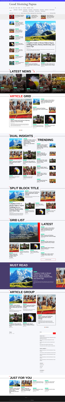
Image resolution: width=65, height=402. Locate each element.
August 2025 (41, 366)
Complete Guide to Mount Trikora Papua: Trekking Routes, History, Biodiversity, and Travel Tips (34, 17)
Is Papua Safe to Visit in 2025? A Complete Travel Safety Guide (19, 50)
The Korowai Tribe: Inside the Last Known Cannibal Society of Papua (22, 13)
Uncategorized (28, 41)
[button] (9, 16)
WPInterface (32, 400)
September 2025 (42, 364)
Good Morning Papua (22, 4)
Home (10, 332)
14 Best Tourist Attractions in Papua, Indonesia (32, 90)
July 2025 (41, 367)
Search (54, 333)
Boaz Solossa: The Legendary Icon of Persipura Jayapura (45, 90)
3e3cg (13, 333)
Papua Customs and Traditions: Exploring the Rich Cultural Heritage (50, 16)
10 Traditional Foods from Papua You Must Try (19, 90)
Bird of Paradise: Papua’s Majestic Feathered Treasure (48, 13)
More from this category (48, 259)
